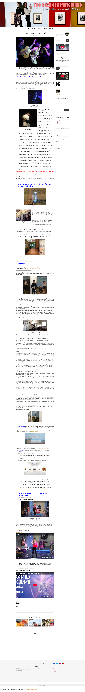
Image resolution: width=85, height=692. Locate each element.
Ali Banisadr (18, 611)
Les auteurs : (58, 135)
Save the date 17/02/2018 (34, 627)
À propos (20, 1)
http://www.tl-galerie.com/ (24, 267)
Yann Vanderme (36, 613)
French (57, 35)
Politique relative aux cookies (32, 689)
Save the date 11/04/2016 (21, 627)
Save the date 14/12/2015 (45, 267)
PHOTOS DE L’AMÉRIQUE (30, 490)
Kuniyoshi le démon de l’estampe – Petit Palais (24, 261)
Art (28, 28)
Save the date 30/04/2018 (47, 627)
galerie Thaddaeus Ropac (25, 611)
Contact (24, 1)
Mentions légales (19, 670)
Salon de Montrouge (34, 267)
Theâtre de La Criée (29, 613)
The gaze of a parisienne (62, 98)
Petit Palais (23, 613)
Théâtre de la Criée (19, 532)
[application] (62, 76)
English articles (52, 28)
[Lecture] (57, 78)
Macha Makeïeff (19, 613)
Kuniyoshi (46, 611)
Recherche (66, 110)
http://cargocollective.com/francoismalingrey (33, 268)
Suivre (58, 68)
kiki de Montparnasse (40, 611)
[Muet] (66, 78)
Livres (44, 28)
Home (17, 1)
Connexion (57, 141)
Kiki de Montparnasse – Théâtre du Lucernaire (24, 181)
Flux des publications (59, 143)
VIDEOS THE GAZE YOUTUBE (61, 94)
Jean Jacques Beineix (33, 611)
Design (33, 28)
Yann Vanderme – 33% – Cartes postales (42, 448)
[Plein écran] (67, 78)
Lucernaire (50, 611)
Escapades (39, 28)
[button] (58, 84)
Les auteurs (18, 668)
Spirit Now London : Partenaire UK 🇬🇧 (58, 672)
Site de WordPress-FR (59, 148)
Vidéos (27, 1)
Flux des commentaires (60, 146)
